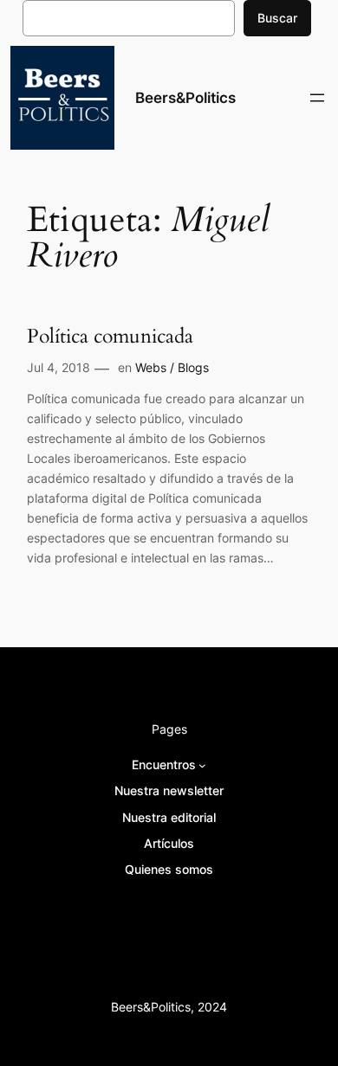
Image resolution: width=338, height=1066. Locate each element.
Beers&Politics (185, 97)
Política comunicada (110, 336)
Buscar (277, 17)
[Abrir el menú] (317, 97)
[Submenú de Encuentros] (202, 765)
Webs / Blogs (172, 367)
